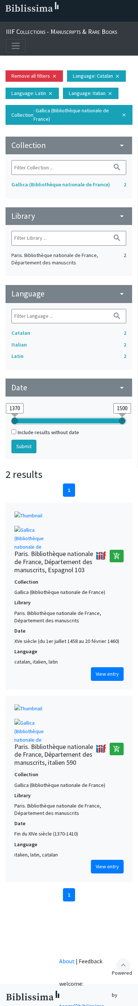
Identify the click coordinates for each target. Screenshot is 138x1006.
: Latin (32, 93)
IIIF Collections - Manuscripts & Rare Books (61, 31)
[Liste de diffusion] (7, 19)
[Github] (66, 19)
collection (68, 145)
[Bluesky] (31, 19)
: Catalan (96, 76)
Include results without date (48, 432)
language (68, 294)
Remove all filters (34, 76)
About (67, 961)
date (68, 388)
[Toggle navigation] (15, 46)
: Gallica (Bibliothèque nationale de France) (69, 114)
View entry (107, 674)
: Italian (91, 93)
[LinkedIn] (19, 19)
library (68, 216)
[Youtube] (54, 19)
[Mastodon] (43, 19)
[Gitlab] (78, 19)
